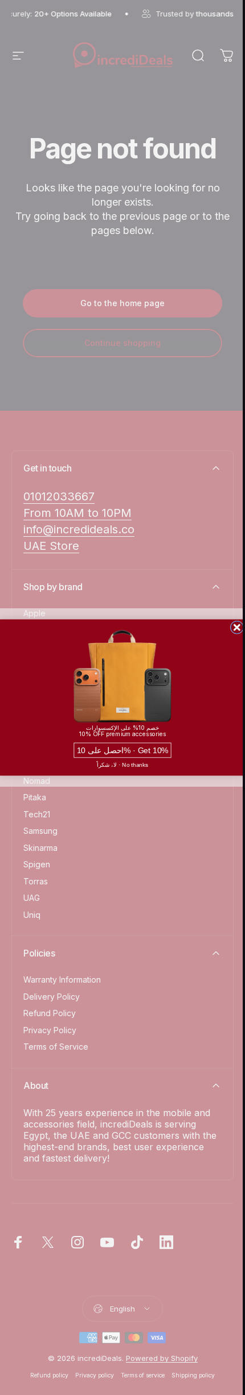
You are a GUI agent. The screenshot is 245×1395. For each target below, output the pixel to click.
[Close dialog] (237, 627)
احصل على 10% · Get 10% (123, 750)
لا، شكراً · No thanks (123, 764)
